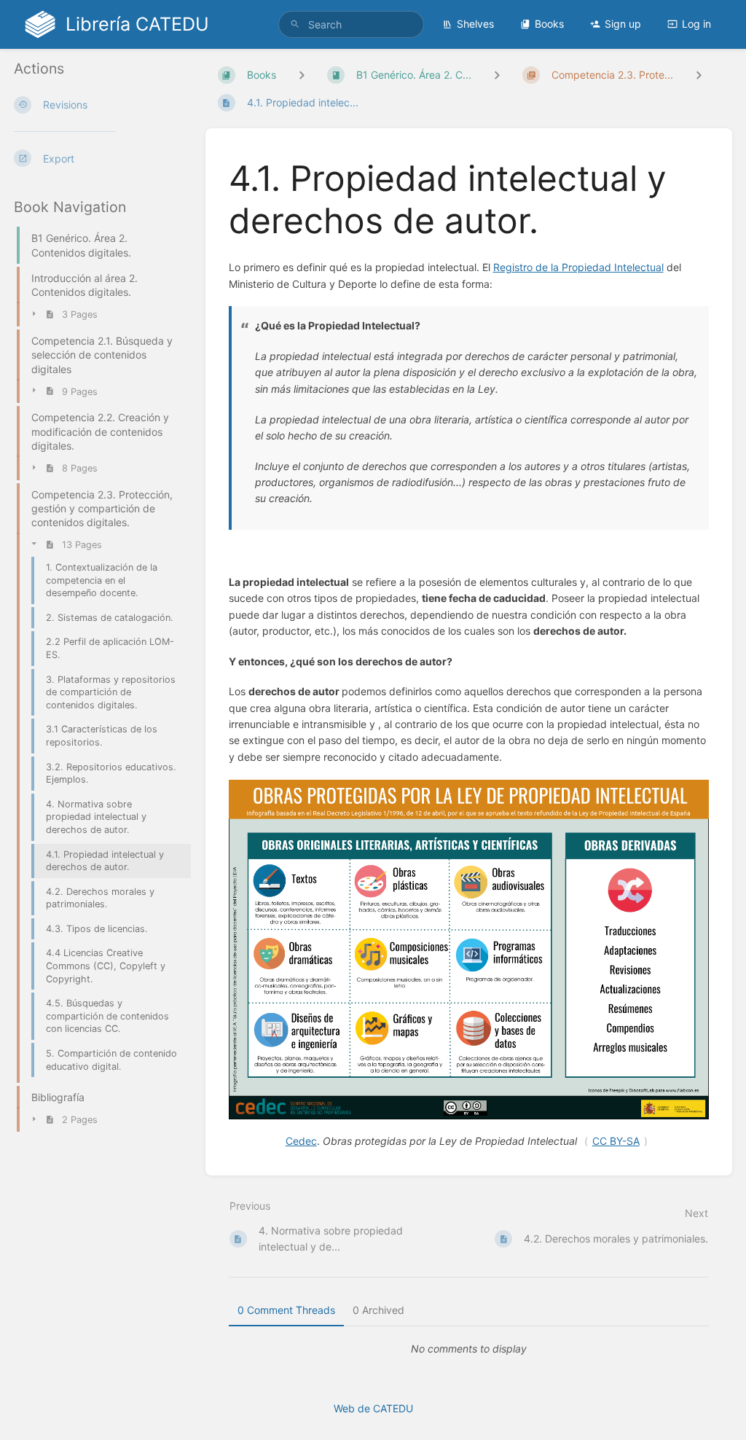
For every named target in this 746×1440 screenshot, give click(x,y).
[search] (351, 24)
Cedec (301, 1141)
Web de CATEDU (373, 1408)
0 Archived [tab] (378, 1310)
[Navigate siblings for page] (699, 74)
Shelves (475, 23)
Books (549, 23)
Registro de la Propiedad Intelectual (578, 267)
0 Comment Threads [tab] (286, 1310)
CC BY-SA (616, 1141)
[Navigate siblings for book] (301, 74)
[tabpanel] (469, 1349)
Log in (696, 23)
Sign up (623, 23)
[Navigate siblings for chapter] (497, 74)
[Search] (295, 24)
